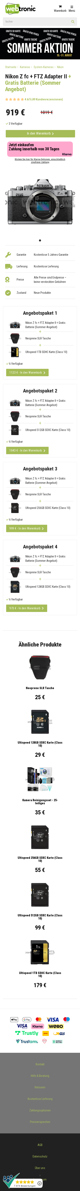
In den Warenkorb (39, 133)
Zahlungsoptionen (40, 1110)
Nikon (60, 67)
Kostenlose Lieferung (40, 1098)
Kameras (25, 67)
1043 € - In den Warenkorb (25, 450)
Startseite (10, 67)
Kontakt (40, 1064)
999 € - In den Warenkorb (24, 528)
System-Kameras (44, 67)
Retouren (40, 1087)
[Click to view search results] (73, 23)
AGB (40, 1145)
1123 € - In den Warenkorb (25, 372)
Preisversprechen (40, 1122)
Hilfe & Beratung (40, 1075)
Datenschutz (40, 1156)
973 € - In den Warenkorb (24, 608)
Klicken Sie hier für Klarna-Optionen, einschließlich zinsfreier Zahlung (40, 161)
